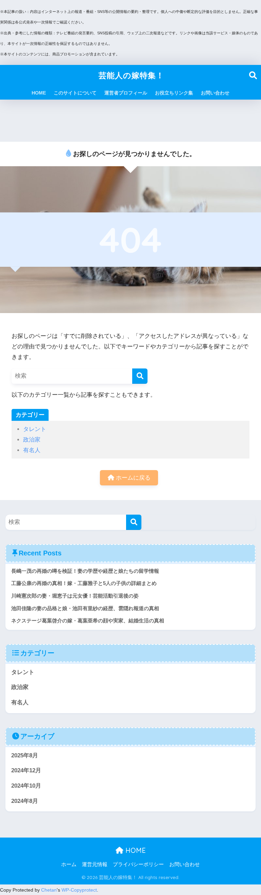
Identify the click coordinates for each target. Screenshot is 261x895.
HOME (39, 93)
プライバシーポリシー (138, 864)
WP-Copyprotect (79, 890)
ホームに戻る (132, 478)
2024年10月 (26, 785)
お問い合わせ (215, 93)
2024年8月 (24, 801)
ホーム (68, 864)
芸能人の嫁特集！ (131, 75)
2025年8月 (24, 755)
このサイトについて (75, 93)
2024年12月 (26, 770)
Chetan (49, 890)
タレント (34, 429)
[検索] (139, 376)
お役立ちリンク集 (174, 93)
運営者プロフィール (125, 93)
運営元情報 (94, 864)
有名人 (31, 450)
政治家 (31, 439)
